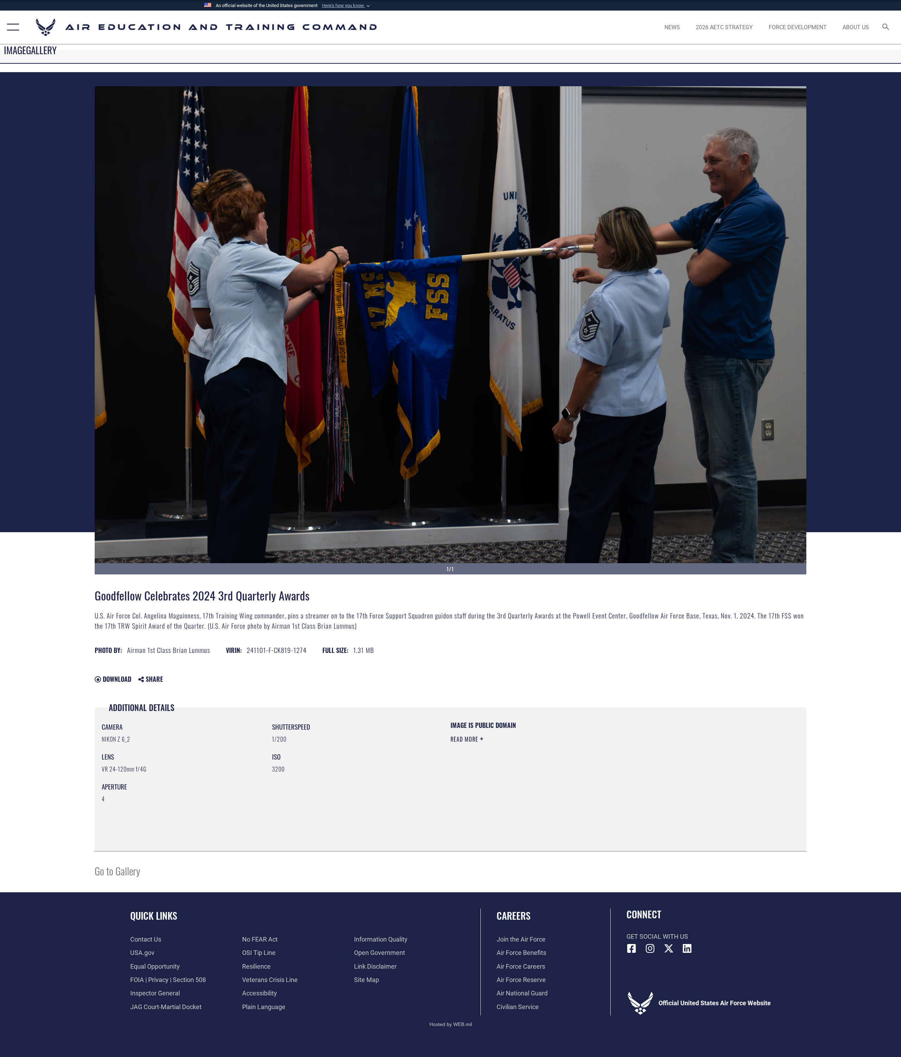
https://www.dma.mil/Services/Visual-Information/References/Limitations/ (533, 774)
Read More (465, 739)
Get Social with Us (657, 936)
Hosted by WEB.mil (450, 1024)
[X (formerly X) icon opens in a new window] (668, 948)
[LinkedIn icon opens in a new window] (687, 948)
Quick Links (153, 915)
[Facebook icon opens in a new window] (631, 948)
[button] (346, 5)
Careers (513, 915)
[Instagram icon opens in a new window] (650, 948)
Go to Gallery (117, 870)
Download (116, 679)
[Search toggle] (886, 27)
